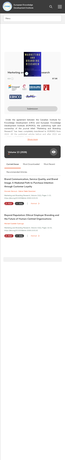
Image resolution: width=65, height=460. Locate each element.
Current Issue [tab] (12, 164)
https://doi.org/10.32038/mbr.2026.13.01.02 (21, 230)
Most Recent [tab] (49, 164)
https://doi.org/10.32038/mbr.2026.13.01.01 (21, 198)
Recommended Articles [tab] (16, 172)
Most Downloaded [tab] (31, 164)
